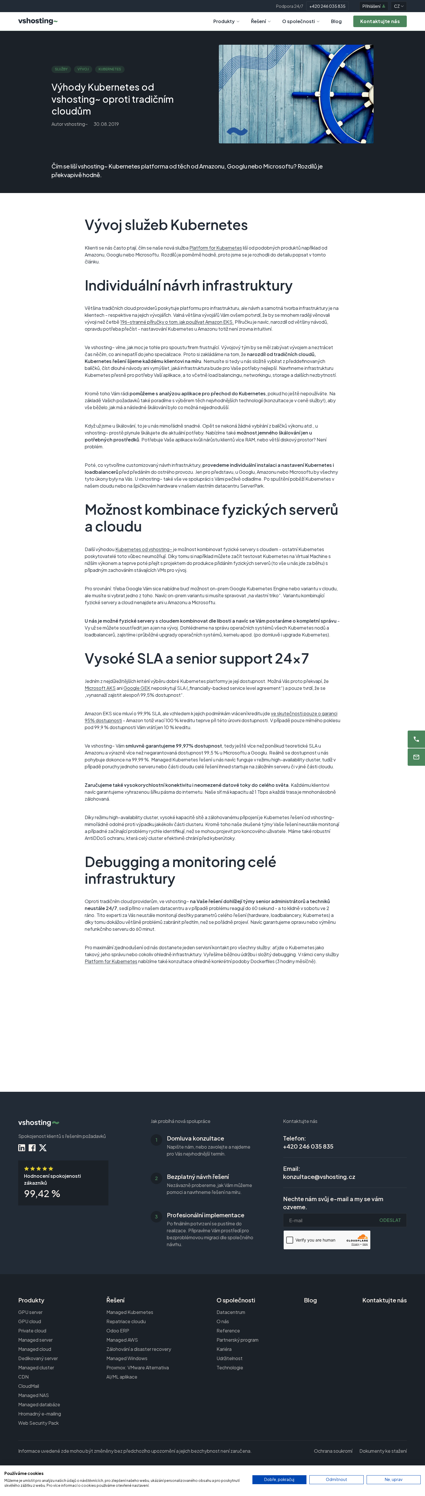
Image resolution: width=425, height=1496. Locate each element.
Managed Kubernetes (129, 1312)
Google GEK (136, 688)
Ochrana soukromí (333, 1451)
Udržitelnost (230, 1358)
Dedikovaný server (38, 1358)
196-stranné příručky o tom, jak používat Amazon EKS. (177, 322)
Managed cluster (36, 1367)
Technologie (230, 1367)
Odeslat (390, 1220)
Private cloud (32, 1331)
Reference (228, 1331)
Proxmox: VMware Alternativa (137, 1367)
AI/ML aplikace (121, 1377)
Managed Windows (126, 1358)
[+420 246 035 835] (416, 739)
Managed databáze (39, 1404)
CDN (23, 1377)
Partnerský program (237, 1340)
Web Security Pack (38, 1423)
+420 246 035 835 (327, 6)
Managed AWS (122, 1340)
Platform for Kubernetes (215, 248)
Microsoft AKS (100, 688)
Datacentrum (231, 1312)
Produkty (224, 21)
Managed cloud (34, 1349)
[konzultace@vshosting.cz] (416, 757)
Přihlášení (371, 6)
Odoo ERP (117, 1331)
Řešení (258, 21)
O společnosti (298, 21)
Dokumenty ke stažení (383, 1451)
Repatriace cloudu (126, 1321)
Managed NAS (33, 1395)
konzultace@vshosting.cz (319, 1176)
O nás (223, 1321)
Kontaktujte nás (384, 1300)
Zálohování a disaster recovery (138, 1349)
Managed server (35, 1340)
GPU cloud (29, 1321)
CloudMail (28, 1386)
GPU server (30, 1312)
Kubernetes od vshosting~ (143, 549)
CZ (397, 6)
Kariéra (224, 1349)
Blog (336, 21)
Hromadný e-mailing (39, 1414)
